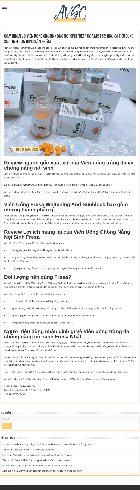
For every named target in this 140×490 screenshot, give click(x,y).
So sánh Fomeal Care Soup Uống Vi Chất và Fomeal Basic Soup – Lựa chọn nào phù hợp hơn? (47, 444)
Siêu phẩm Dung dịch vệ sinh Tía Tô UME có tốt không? (28, 449)
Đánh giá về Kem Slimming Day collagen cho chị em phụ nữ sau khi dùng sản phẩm (42, 471)
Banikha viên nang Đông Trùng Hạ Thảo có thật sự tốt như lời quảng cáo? (37, 465)
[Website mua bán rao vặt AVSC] (70, 12)
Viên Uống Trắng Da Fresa (16, 294)
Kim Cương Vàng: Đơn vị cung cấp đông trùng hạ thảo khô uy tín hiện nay (37, 455)
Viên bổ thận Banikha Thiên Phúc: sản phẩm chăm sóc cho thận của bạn (36, 460)
